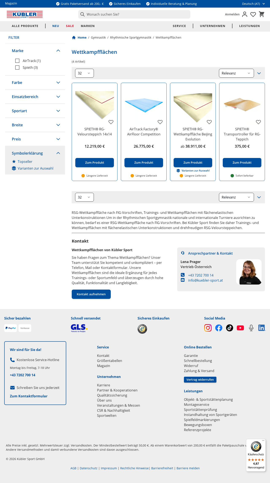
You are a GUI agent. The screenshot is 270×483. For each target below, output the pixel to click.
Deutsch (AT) (251, 4)
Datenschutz (88, 468)
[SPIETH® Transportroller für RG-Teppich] (242, 105)
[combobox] (134, 14)
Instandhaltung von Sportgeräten (210, 414)
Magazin (103, 365)
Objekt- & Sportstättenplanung (208, 399)
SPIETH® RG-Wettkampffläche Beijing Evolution (193, 134)
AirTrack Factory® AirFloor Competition (144, 131)
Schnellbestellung (198, 360)
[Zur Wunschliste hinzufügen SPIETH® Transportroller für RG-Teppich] (258, 122)
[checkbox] (38, 60)
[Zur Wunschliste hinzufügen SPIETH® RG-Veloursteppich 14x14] (111, 122)
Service (179, 26)
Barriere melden (188, 468)
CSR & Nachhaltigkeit (113, 410)
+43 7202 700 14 (200, 275)
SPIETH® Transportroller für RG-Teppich (242, 134)
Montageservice (196, 404)
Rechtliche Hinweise (134, 468)
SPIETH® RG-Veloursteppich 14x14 (94, 131)
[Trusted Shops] (168, 329)
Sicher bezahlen (17, 318)
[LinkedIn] (262, 328)
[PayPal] (10, 328)
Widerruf (191, 365)
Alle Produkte (25, 26)
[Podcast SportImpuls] (251, 328)
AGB (73, 468)
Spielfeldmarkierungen (202, 419)
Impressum (109, 468)
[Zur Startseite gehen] (25, 14)
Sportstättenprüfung (200, 409)
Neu (55, 26)
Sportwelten (106, 415)
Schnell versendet (86, 318)
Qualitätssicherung (112, 395)
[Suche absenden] (81, 14)
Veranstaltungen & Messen (118, 405)
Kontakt (103, 355)
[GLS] (101, 328)
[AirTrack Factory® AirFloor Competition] (143, 105)
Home (82, 37)
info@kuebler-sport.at (205, 280)
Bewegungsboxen (198, 424)
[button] (35, 50)
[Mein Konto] (244, 14)
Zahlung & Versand (199, 370)
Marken (88, 26)
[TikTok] (229, 328)
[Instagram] (208, 328)
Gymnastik (98, 37)
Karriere (103, 385)
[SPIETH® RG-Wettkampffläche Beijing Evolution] (193, 105)
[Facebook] (218, 328)
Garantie (191, 355)
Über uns (104, 400)
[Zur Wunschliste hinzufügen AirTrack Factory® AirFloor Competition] (160, 122)
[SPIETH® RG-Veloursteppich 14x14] (94, 105)
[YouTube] (240, 328)
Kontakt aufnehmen (91, 294)
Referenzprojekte (197, 430)
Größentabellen (109, 360)
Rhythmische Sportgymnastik (130, 37)
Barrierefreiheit (162, 468)
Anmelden (232, 14)
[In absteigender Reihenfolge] (259, 73)
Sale (70, 26)
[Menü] (263, 441)
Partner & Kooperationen (117, 390)
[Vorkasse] (25, 328)
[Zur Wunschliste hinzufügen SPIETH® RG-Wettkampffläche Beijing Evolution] (209, 122)
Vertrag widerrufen (200, 380)
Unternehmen (212, 26)
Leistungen (249, 26)
